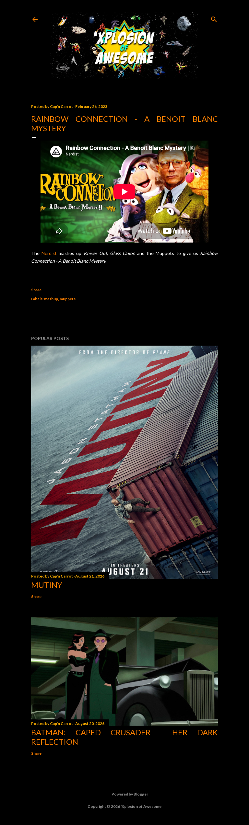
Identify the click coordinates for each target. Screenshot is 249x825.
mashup (51, 298)
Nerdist (49, 253)
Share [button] (36, 289)
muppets (68, 298)
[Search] (214, 18)
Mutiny (46, 585)
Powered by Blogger (130, 794)
